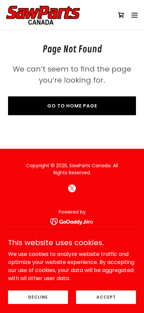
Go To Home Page (72, 105)
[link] (42, 15)
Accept (106, 297)
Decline (38, 297)
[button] (134, 15)
